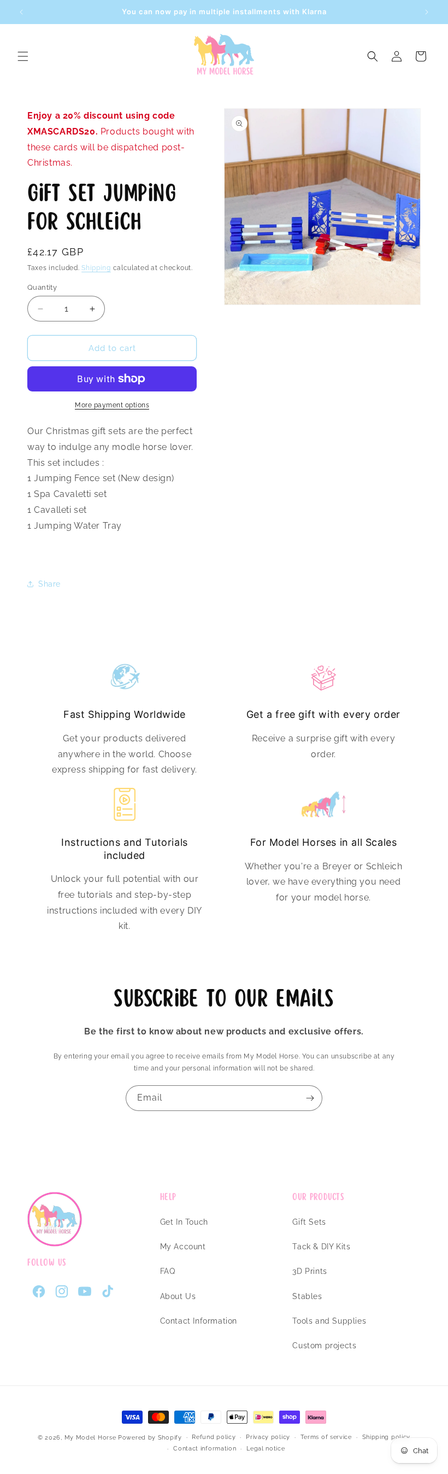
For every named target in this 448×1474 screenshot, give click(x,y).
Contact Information (198, 1321)
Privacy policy (268, 1437)
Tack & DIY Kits (321, 1246)
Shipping (96, 268)
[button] (23, 56)
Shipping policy (386, 1437)
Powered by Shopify (150, 1437)
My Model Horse (90, 1437)
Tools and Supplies (329, 1321)
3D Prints (309, 1271)
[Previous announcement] (21, 12)
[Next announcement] (427, 12)
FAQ (167, 1271)
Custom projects (324, 1345)
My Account (183, 1246)
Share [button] (49, 584)
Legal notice (265, 1448)
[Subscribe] (310, 1098)
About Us (178, 1296)
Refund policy (213, 1437)
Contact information (204, 1448)
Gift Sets (309, 1222)
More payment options (112, 405)
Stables (307, 1296)
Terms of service (326, 1437)
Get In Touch (184, 1222)
